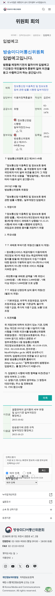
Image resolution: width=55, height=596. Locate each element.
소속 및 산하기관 (10, 509)
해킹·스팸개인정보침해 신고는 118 (18, 582)
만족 (29, 473)
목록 (45, 398)
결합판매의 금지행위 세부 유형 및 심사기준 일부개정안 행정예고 (28, 412)
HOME (13, 35)
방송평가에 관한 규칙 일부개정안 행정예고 (23, 429)
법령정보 (36, 35)
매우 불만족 (12, 479)
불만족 (25, 476)
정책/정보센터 (25, 35)
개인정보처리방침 (10, 577)
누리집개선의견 (9, 494)
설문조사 (6, 501)
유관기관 (6, 518)
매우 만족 (14, 473)
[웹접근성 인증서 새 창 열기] (48, 588)
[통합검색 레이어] (43, 9)
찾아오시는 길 (9, 553)
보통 (12, 476)
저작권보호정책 (27, 577)
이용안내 (7, 557)
